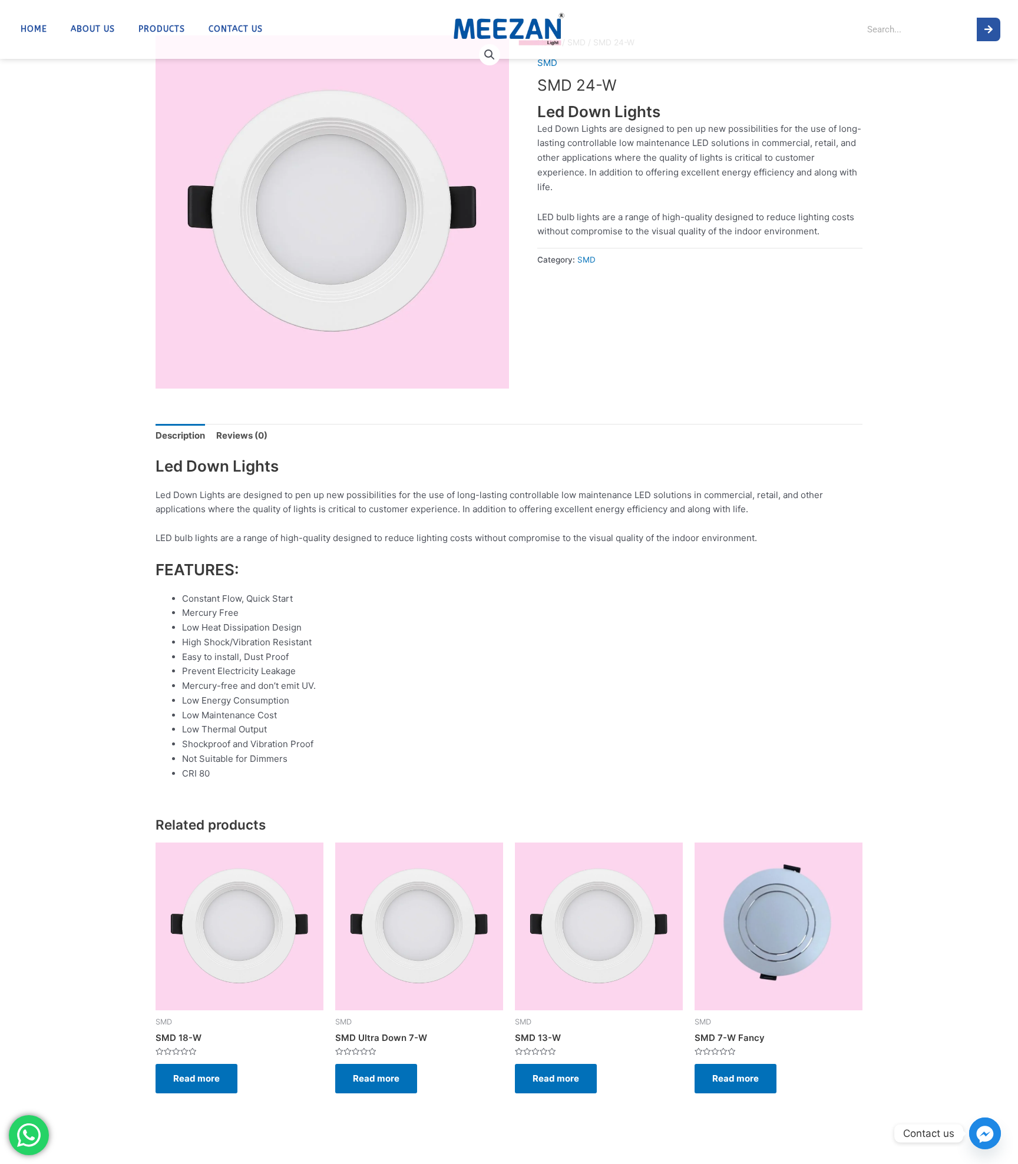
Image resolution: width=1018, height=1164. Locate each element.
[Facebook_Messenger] (985, 1133)
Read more (196, 1078)
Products (161, 29)
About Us (93, 29)
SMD (547, 62)
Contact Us (236, 29)
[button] (489, 54)
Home (34, 29)
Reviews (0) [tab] (241, 435)
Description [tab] (180, 435)
